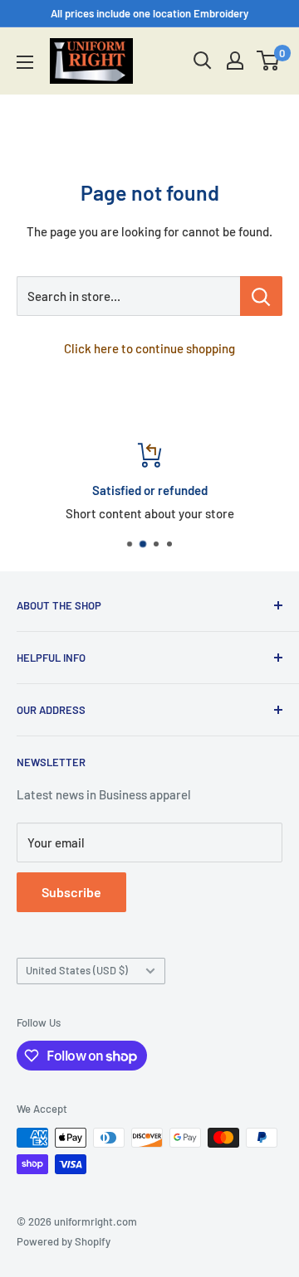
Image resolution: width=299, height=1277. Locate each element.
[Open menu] (25, 62)
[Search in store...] (261, 296)
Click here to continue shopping (149, 348)
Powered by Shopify (63, 1241)
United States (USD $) (77, 970)
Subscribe (71, 892)
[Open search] (203, 60)
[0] (268, 60)
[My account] (235, 60)
